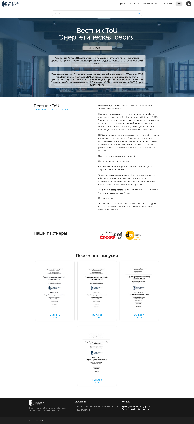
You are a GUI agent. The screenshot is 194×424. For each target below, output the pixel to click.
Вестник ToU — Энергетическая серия (96, 406)
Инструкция (97, 48)
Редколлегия (82, 410)
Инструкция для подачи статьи (51, 109)
